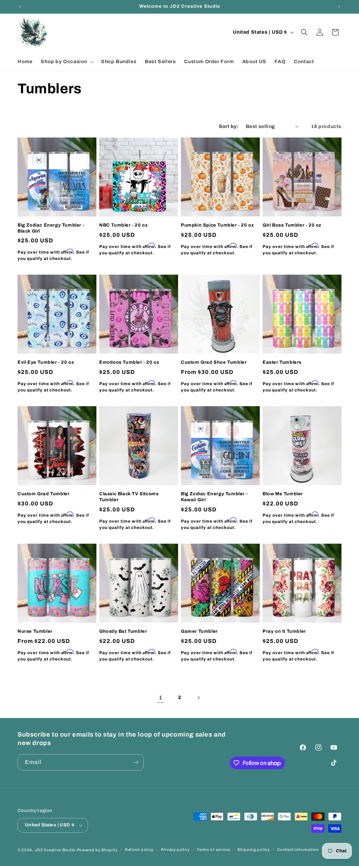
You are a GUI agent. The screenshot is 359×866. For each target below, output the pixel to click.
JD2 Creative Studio (55, 850)
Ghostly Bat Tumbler (123, 631)
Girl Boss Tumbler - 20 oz (292, 225)
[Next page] (198, 697)
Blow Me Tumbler (283, 493)
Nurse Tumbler (35, 631)
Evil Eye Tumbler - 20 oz (46, 362)
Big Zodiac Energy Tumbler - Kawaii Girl (214, 496)
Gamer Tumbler (199, 631)
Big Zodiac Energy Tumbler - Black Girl (51, 228)
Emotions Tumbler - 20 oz (129, 362)
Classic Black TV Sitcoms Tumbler (128, 496)
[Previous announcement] (20, 6)
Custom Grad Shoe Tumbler (213, 362)
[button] (66, 61)
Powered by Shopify (97, 850)
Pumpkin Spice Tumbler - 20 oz (217, 225)
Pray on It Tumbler (284, 631)
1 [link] (161, 697)
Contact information (298, 849)
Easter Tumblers (282, 362)
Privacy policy (175, 849)
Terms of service (213, 849)
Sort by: (229, 126)
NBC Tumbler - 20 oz (123, 225)
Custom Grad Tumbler (43, 493)
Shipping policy (253, 849)
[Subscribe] (135, 762)
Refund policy (139, 849)
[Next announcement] (339, 6)
